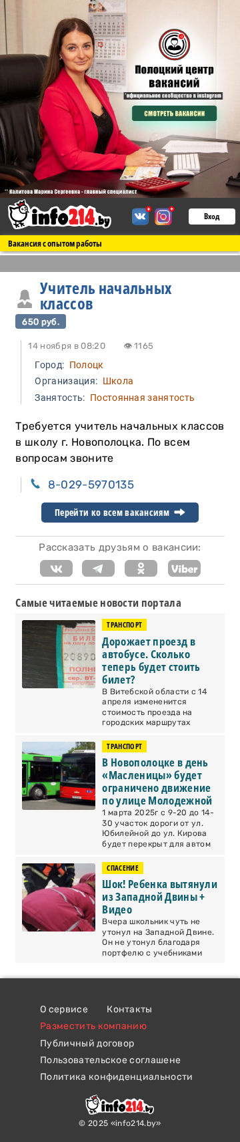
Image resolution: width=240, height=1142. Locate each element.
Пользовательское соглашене (110, 1060)
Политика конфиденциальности (116, 1077)
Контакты (130, 1009)
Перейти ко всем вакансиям (113, 513)
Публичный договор (87, 1043)
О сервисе (64, 1009)
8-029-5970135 (91, 484)
